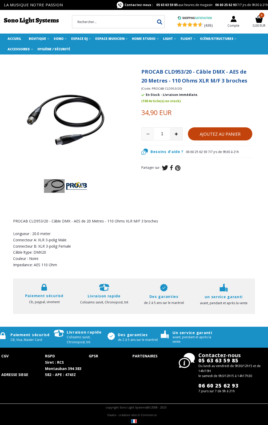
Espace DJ (79, 38)
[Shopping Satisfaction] (195, 18)
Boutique (37, 38)
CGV (5, 355)
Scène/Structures (216, 38)
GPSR (93, 355)
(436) (208, 25)
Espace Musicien (110, 38)
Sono (59, 38)
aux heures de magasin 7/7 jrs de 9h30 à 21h (196, 5)
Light (168, 38)
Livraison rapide (84, 332)
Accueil (14, 38)
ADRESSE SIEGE (14, 374)
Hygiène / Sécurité (53, 49)
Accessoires (19, 49)
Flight (186, 38)
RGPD (50, 355)
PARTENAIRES (145, 355)
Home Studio (143, 38)
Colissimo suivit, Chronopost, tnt (104, 302)
